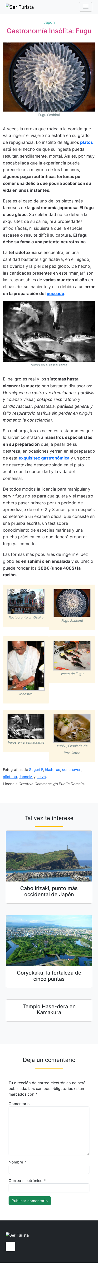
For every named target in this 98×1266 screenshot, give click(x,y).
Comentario (19, 1103)
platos (86, 142)
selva (41, 776)
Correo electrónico (27, 1180)
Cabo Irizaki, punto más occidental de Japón (49, 891)
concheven (71, 769)
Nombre (17, 1162)
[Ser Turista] (20, 7)
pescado (55, 293)
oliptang (10, 776)
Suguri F (36, 769)
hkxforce (52, 769)
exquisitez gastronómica (44, 457)
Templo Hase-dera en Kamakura (49, 1009)
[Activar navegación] (85, 7)
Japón (49, 22)
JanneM (26, 776)
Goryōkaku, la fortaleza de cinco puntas (49, 976)
